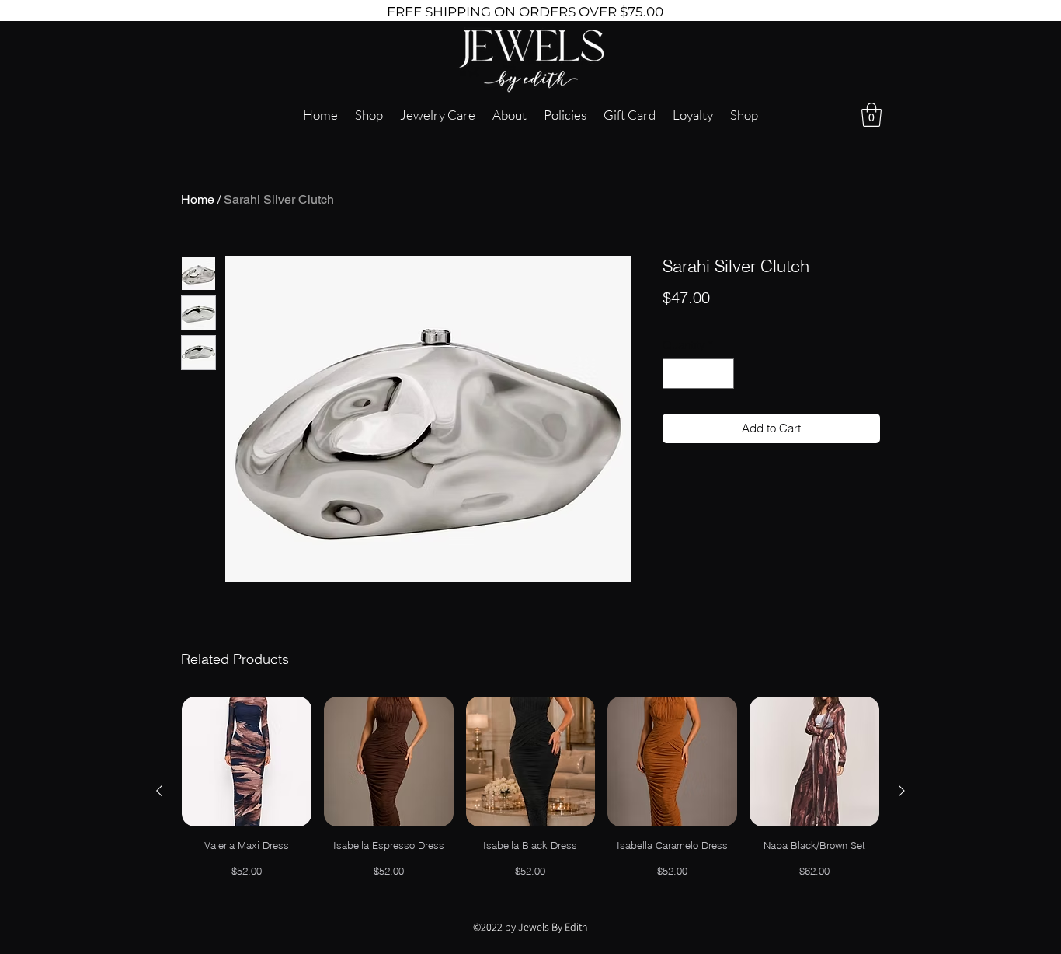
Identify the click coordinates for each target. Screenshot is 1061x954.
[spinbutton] (698, 373)
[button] (871, 115)
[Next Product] (901, 790)
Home (197, 199)
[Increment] (721, 373)
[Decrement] (675, 373)
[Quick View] (246, 761)
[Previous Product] (159, 790)
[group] (530, 791)
